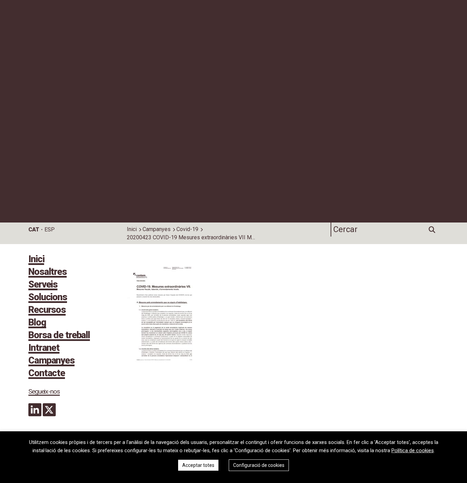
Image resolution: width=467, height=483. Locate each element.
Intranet (43, 348)
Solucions (47, 298)
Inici (132, 229)
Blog (37, 323)
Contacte (46, 374)
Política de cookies (412, 450)
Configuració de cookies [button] (258, 465)
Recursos (47, 310)
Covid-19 (187, 229)
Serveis (42, 285)
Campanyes (157, 229)
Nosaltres (47, 272)
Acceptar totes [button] (198, 465)
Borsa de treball (59, 336)
